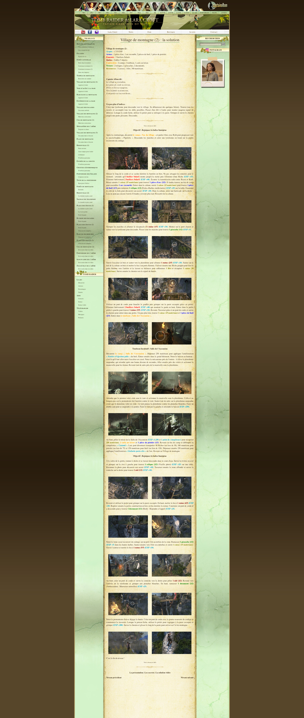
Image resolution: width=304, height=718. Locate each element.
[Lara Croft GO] (193, 9)
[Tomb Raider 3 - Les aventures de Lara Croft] (98, 9)
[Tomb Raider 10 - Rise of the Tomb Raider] (161, 9)
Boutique (171, 32)
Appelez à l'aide (83, 85)
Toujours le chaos (83, 130)
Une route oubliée (83, 110)
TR (155, 13)
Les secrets (149, 672)
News (131, 32)
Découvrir (81, 283)
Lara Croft (112, 32)
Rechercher (212, 38)
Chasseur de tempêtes (84, 231)
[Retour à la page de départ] (212, 9)
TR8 (147, 13)
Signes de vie (82, 57)
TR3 (99, 13)
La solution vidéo (163, 672)
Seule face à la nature (84, 63)
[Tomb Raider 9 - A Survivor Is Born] (153, 9)
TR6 (123, 13)
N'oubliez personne (84, 158)
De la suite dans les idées (85, 250)
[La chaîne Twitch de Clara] (98, 32)
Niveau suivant (187, 677)
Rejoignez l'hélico (83, 183)
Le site (192, 32)
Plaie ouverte (82, 149)
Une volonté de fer (83, 50)
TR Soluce (89, 38)
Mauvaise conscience (84, 117)
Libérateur (81, 155)
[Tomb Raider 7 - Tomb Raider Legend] (129, 9)
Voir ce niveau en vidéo (150, 126)
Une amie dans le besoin (85, 136)
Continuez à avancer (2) (85, 69)
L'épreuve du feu (83, 177)
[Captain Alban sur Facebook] (90, 32)
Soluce (80, 302)
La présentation (136, 672)
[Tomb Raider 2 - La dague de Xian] (90, 9)
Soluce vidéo (82, 305)
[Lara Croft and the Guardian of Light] (177, 9)
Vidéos (80, 311)
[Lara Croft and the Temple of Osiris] (185, 9)
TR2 (91, 13)
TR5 (115, 13)
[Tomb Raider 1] (83, 9)
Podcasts (81, 318)
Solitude (80, 190)
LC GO (194, 13)
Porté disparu (82, 215)
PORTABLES (204, 13)
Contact (213, 32)
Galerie (80, 292)
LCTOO (186, 13)
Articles (80, 286)
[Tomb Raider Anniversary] (137, 9)
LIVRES (224, 13)
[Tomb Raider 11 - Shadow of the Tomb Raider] (169, 9)
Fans (149, 32)
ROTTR (162, 13)
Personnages (82, 289)
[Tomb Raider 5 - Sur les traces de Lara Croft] (113, 9)
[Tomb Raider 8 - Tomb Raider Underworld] (145, 9)
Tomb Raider (89, 274)
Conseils (81, 299)
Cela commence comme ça (86, 47)
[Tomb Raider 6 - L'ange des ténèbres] (121, 9)
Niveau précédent (113, 677)
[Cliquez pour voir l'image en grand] (128, 168)
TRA (139, 13)
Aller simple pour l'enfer (85, 152)
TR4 (107, 13)
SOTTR (170, 13)
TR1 (83, 13)
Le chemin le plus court (85, 196)
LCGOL (178, 13)
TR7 (131, 13)
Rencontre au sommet (84, 79)
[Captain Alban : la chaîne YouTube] (82, 32)
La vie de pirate (83, 212)
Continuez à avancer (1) (85, 66)
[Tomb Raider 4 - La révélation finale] (106, 9)
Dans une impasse (83, 72)
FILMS (214, 13)
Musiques (81, 315)
